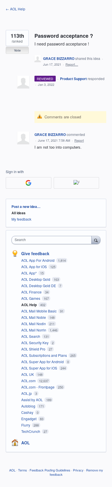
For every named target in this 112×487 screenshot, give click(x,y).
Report (79, 140)
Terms (22, 470)
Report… (71, 64)
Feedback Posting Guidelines (50, 470)
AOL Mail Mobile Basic (39, 310)
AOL (25, 443)
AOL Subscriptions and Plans (44, 355)
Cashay (27, 412)
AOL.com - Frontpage (38, 386)
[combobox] (52, 240)
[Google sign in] (28, 183)
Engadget (29, 418)
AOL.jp (27, 393)
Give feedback (35, 253)
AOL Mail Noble (34, 317)
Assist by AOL (32, 399)
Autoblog (28, 405)
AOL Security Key (35, 342)
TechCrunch (31, 431)
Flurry (26, 424)
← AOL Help (15, 8)
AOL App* (29, 272)
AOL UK (28, 374)
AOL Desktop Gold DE (39, 285)
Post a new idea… (25, 206)
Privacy (78, 470)
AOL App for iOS (34, 266)
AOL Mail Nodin (34, 323)
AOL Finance (32, 291)
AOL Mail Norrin (34, 329)
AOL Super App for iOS (39, 367)
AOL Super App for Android (43, 361)
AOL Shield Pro (33, 348)
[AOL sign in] (76, 183)
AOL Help (29, 304)
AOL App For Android (38, 260)
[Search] (96, 240)
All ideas (18, 212)
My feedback (21, 219)
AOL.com (28, 380)
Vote (17, 50)
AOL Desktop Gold (36, 279)
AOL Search (31, 336)
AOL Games (31, 298)
